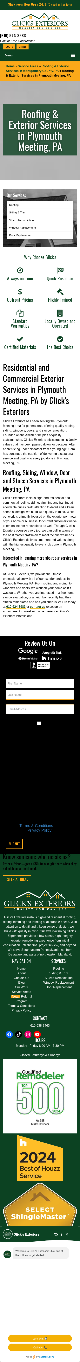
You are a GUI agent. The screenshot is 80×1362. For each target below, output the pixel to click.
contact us (37, 606)
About (21, 973)
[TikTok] (18, 1034)
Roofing (14, 204)
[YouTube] (37, 1034)
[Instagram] (27, 1034)
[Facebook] (9, 1034)
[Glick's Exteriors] (40, 22)
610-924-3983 (16, 606)
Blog (21, 982)
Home (10, 66)
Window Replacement (22, 227)
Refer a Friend (17, 879)
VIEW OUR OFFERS (22, 46)
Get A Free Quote (9, 46)
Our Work (21, 987)
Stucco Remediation (21, 220)
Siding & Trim (17, 212)
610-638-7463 (40, 1025)
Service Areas (28, 66)
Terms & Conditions (36, 825)
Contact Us (21, 978)
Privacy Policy (39, 830)
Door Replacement (20, 235)
